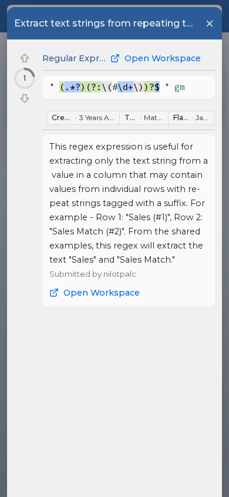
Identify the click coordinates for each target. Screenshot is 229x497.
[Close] (209, 23)
